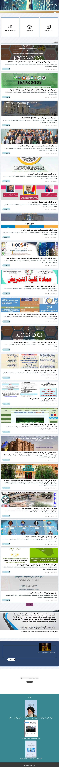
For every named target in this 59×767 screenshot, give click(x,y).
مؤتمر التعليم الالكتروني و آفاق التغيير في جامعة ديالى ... (39, 230)
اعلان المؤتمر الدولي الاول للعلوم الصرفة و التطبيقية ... (40, 536)
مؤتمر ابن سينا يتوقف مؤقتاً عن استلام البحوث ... (42, 593)
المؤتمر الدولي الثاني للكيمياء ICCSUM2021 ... (42, 202)
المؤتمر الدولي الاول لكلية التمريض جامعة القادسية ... (40, 286)
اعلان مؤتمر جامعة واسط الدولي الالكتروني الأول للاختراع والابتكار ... (36, 564)
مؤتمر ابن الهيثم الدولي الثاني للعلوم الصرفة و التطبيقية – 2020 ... (36, 508)
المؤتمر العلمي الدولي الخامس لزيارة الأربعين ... (42, 174)
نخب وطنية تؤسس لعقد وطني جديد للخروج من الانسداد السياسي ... (36, 146)
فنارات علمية (54, 4)
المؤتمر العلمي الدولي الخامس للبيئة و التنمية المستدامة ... (38, 424)
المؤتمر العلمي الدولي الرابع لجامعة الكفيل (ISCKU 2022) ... (38, 118)
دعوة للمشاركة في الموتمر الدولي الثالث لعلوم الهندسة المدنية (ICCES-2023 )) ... (31, 61)
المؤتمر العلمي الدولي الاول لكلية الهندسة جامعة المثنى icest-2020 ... (35, 452)
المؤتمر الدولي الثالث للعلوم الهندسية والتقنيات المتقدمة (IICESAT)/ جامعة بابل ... (31, 258)
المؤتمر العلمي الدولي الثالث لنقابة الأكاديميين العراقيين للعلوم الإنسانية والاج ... (32, 89)
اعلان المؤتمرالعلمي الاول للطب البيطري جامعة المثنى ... (39, 370)
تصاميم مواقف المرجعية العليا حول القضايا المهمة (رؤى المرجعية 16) (39, 631)
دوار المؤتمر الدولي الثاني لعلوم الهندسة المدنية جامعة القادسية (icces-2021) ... (32, 314)
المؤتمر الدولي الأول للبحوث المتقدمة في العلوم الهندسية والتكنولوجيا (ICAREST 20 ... (30, 480)
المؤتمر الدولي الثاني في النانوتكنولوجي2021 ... (42, 398)
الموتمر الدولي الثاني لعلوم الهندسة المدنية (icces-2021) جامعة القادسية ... (34, 342)
